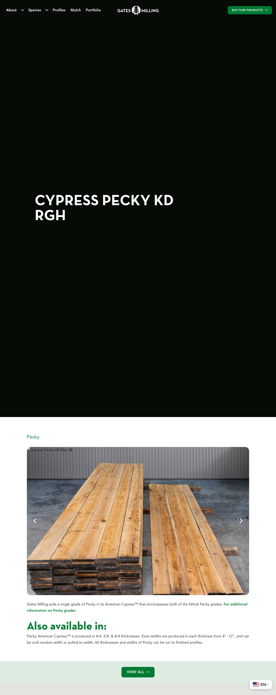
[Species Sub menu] (47, 10)
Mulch (76, 10)
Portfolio (93, 10)
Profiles (59, 10)
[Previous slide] (35, 521)
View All (135, 672)
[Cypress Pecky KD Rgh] (138, 10)
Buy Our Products (247, 10)
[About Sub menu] (22, 10)
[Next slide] (241, 521)
